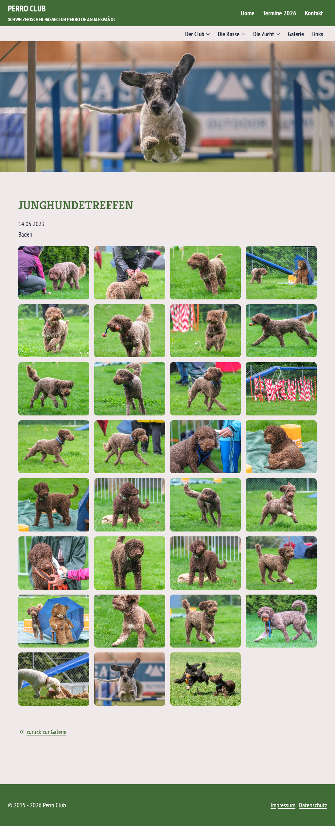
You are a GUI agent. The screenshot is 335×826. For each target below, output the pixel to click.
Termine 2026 (279, 13)
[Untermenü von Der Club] (197, 33)
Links (317, 34)
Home (248, 13)
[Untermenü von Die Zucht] (267, 33)
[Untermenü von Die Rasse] (232, 33)
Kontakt (314, 13)
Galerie (296, 34)
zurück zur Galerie (46, 732)
